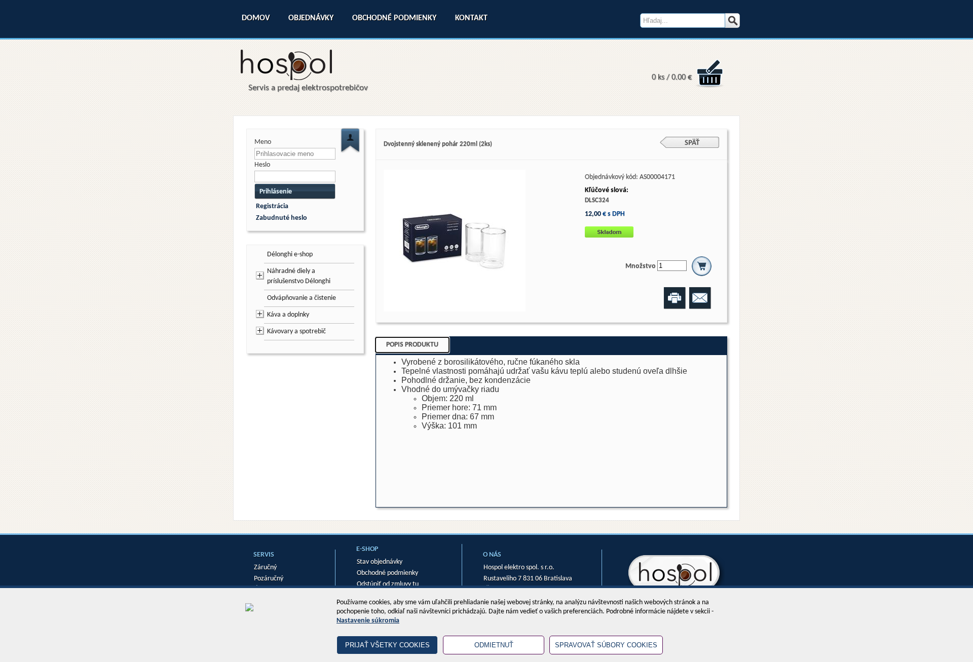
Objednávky (310, 18)
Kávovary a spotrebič (296, 331)
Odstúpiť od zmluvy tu (388, 584)
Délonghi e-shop (290, 254)
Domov (256, 18)
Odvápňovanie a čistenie (301, 298)
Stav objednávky (379, 562)
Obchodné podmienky (394, 18)
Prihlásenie (275, 192)
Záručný (265, 567)
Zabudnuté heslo (281, 218)
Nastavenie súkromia (367, 621)
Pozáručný (268, 578)
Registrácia (272, 206)
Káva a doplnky (288, 315)
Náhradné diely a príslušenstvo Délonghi (298, 276)
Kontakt (471, 18)
